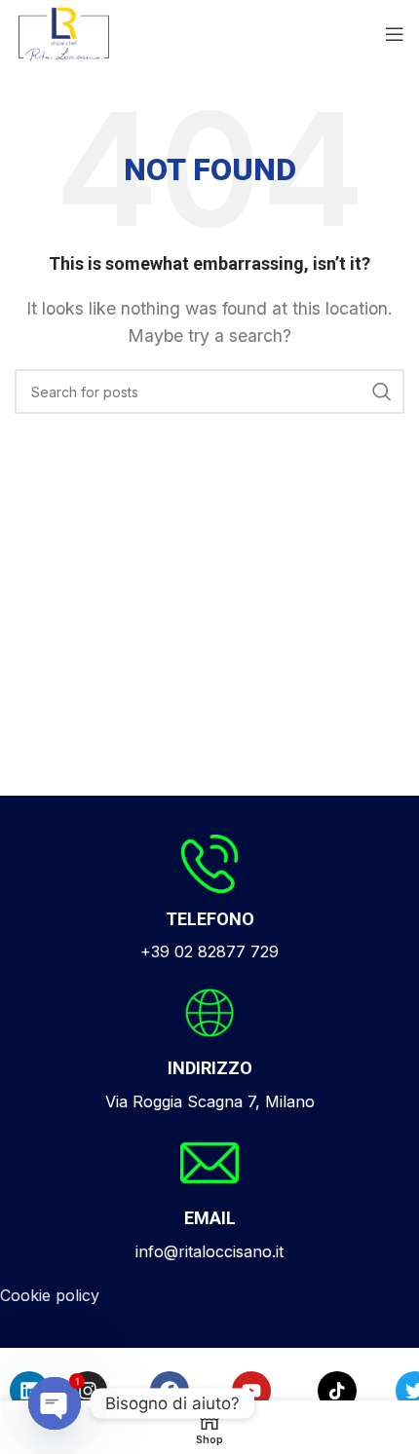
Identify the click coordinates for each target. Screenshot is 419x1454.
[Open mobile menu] (394, 34)
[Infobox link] (209, 900)
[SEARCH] (382, 391)
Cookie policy (49, 1295)
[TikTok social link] (337, 1390)
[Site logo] (64, 32)
